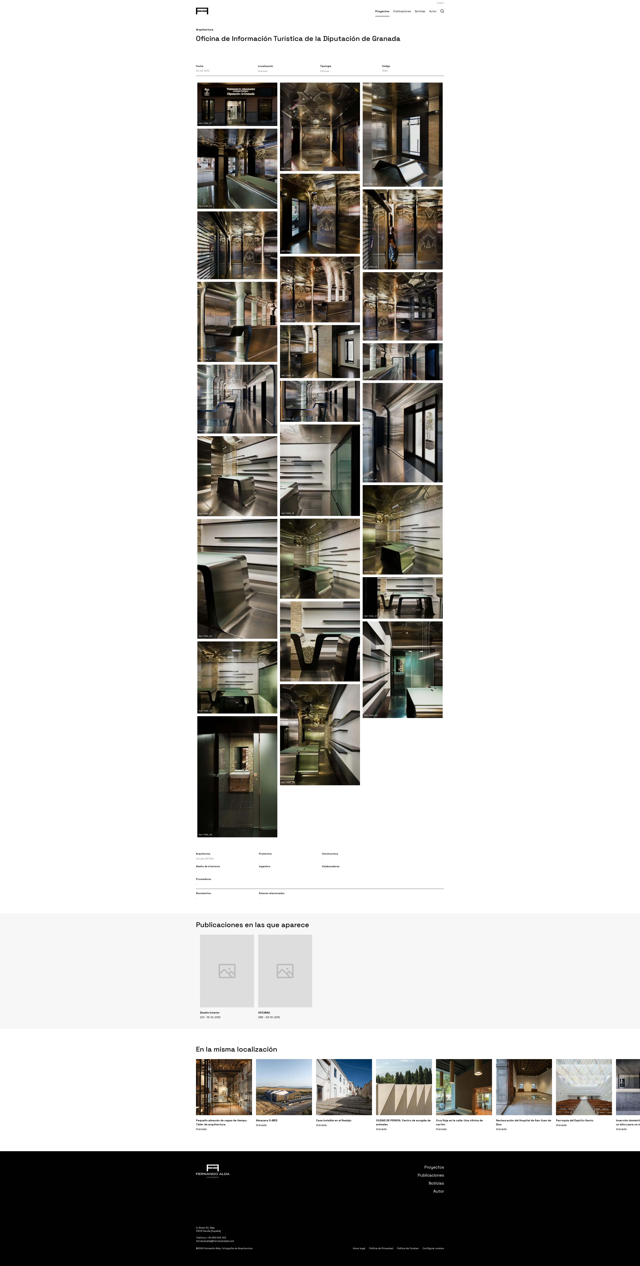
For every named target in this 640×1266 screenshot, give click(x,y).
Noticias (420, 11)
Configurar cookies (433, 1248)
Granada (262, 71)
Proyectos (382, 11)
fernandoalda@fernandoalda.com (215, 1240)
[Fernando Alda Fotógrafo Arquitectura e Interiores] (202, 10)
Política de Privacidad (381, 1248)
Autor (432, 11)
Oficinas (324, 71)
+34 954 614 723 (216, 1237)
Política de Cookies (408, 1248)
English (440, 3)
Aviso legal (359, 1248)
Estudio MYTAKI (205, 858)
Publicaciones (402, 11)
